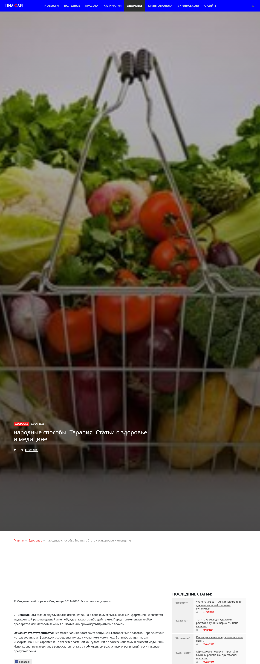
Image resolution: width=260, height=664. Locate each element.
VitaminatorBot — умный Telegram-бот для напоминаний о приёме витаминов (219, 605)
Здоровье (135, 6)
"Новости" (182, 602)
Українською (188, 6)
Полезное (72, 6)
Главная (19, 540)
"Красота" (181, 620)
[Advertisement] (90, 570)
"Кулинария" (183, 652)
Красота (91, 6)
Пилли (14, 6)
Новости (51, 6)
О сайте (210, 6)
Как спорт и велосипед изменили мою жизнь (219, 638)
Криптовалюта (160, 6)
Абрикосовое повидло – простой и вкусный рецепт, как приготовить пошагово (217, 655)
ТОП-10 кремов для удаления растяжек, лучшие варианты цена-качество (217, 623)
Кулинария (112, 6)
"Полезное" (182, 638)
